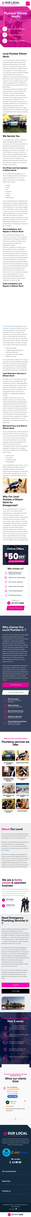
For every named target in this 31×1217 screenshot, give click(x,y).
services (19, 162)
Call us (11, 1025)
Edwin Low (13, 1101)
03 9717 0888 (5, 850)
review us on (11, 1096)
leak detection (12, 383)
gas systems (13, 180)
